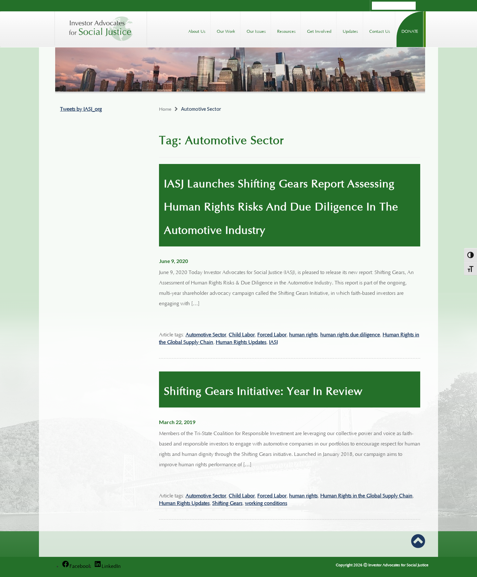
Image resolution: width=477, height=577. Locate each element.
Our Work (226, 31)
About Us (196, 31)
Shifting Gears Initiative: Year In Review (263, 389)
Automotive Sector (206, 333)
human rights (303, 333)
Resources (286, 31)
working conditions (266, 502)
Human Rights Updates (241, 341)
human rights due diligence (350, 333)
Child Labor (242, 333)
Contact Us (379, 31)
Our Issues (256, 31)
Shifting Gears (227, 502)
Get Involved (319, 31)
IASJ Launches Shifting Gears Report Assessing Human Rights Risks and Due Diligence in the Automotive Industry (281, 205)
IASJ (273, 341)
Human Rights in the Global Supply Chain (366, 495)
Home (165, 108)
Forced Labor (272, 333)
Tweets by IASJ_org (81, 108)
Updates (350, 31)
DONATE (409, 31)
